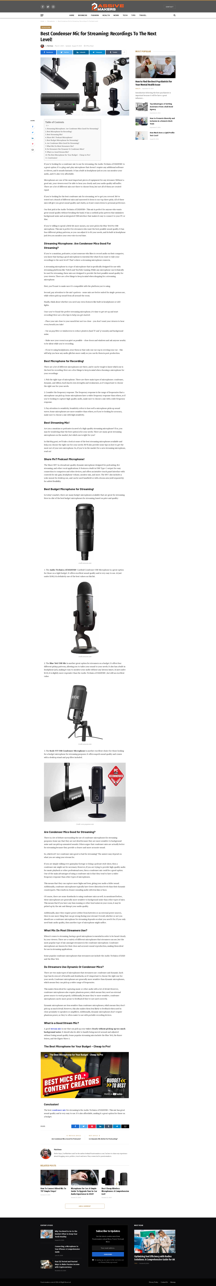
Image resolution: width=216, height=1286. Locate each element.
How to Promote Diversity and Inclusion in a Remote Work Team (162, 121)
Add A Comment (85, 1206)
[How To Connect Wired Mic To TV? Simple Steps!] (54, 1177)
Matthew (50, 46)
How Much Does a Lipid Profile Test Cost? (162, 134)
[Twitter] (32, 132)
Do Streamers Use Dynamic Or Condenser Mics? (65, 149)
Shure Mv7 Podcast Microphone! (59, 137)
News (116, 15)
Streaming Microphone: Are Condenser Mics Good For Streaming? (73, 128)
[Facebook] (32, 126)
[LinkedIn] (32, 138)
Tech (125, 15)
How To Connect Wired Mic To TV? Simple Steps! (53, 1189)
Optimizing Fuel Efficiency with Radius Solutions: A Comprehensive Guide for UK (154, 1258)
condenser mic (59, 1110)
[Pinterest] (32, 144)
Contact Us (164, 1282)
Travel (143, 15)
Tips (133, 15)
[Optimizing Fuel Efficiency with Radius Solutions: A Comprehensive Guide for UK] (155, 1241)
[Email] (32, 149)
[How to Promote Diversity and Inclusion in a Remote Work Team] (141, 121)
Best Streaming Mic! (55, 134)
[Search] (174, 15)
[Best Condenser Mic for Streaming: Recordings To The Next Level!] (84, 86)
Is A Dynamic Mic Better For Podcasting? (103, 1139)
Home (71, 15)
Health (106, 15)
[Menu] (41, 15)
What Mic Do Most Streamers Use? (60, 146)
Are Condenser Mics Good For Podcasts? (66, 1139)
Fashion (95, 15)
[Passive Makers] (108, 7)
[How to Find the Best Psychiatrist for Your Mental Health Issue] (155, 67)
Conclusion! (52, 158)
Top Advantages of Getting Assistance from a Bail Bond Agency (161, 107)
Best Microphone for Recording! (59, 131)
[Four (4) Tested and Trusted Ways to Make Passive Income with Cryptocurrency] (46, 1264)
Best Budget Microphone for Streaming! (62, 140)
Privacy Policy (105, 1262)
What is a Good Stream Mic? (58, 152)
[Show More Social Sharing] (124, 52)
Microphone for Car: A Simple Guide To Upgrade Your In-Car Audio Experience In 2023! (84, 1191)
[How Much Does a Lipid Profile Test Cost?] (141, 135)
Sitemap (173, 1282)
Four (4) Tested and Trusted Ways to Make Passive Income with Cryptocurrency (67, 1264)
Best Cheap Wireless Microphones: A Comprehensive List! (115, 1191)
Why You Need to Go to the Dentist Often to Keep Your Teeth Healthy (66, 1234)
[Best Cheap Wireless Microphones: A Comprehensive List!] (115, 1177)
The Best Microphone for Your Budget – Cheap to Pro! (69, 155)
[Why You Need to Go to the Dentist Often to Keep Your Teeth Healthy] (46, 1234)
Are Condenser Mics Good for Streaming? (63, 143)
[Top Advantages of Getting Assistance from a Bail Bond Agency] (141, 106)
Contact (169, 7)
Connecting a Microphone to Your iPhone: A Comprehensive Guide (67, 1249)
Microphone (46, 27)
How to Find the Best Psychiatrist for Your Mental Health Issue (153, 83)
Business (82, 15)
